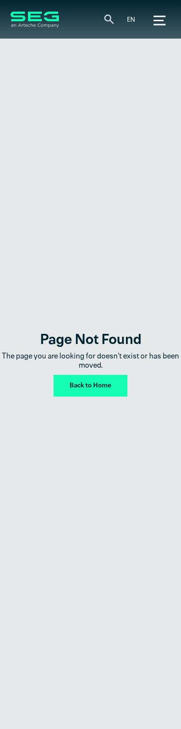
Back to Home (90, 385)
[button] (130, 20)
